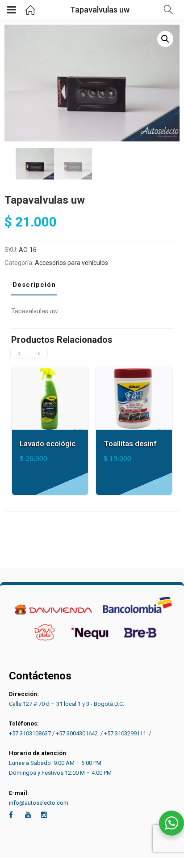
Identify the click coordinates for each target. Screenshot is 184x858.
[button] (165, 39)
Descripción (34, 285)
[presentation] (19, 354)
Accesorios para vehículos (71, 262)
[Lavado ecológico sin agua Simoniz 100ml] (50, 372)
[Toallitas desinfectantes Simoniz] (134, 372)
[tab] (37, 287)
